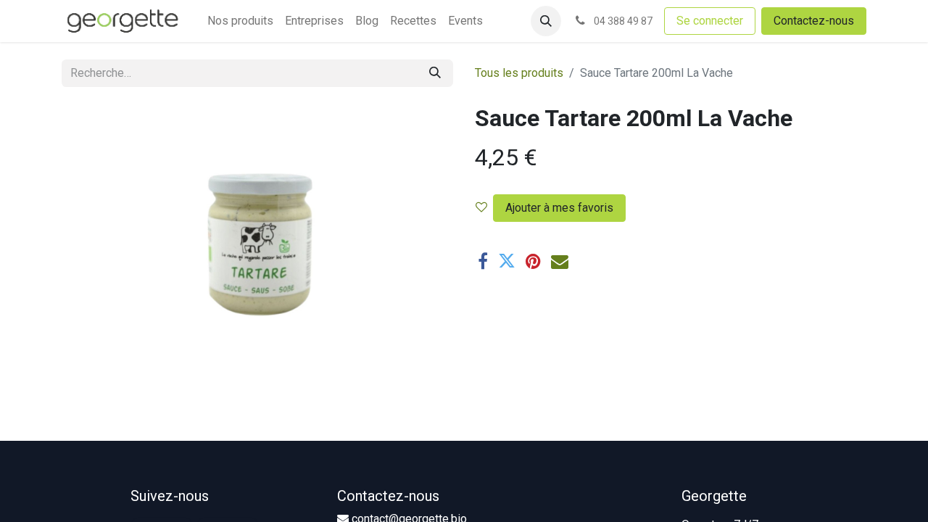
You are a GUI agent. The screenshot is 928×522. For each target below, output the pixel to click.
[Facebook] (483, 261)
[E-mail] (559, 261)
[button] (546, 21)
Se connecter (709, 21)
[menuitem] (240, 21)
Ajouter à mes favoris (559, 208)
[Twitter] (506, 261)
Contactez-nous (814, 21)
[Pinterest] (533, 261)
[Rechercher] (435, 73)
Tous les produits (519, 73)
